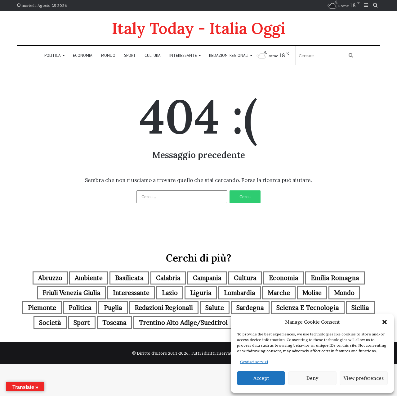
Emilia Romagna (335, 278)
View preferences (364, 378)
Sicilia (360, 308)
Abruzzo (50, 278)
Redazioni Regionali (228, 55)
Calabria (168, 278)
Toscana (114, 322)
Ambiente (89, 278)
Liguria (201, 293)
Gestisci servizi (254, 361)
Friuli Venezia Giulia (71, 293)
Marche (279, 293)
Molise (312, 293)
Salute (214, 308)
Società (50, 322)
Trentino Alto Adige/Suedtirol (183, 322)
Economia (82, 55)
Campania (207, 278)
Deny (312, 378)
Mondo (108, 55)
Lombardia (239, 293)
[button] (384, 322)
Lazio (170, 293)
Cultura (153, 55)
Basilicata (129, 278)
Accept (261, 378)
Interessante (183, 55)
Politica (52, 55)
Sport (130, 55)
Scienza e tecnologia (307, 308)
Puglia (113, 308)
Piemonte (42, 308)
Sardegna (250, 308)
